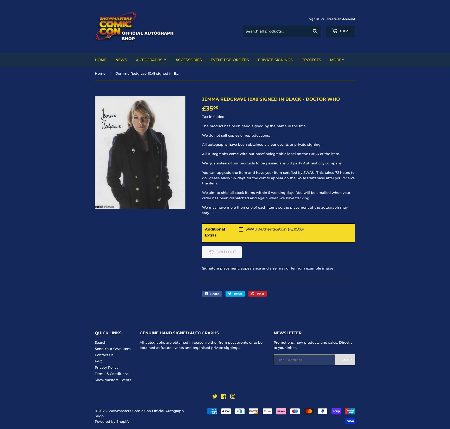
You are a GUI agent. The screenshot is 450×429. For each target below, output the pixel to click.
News (121, 59)
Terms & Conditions (112, 374)
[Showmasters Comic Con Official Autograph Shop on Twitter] (214, 397)
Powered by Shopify (112, 421)
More (335, 59)
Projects (311, 59)
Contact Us (104, 355)
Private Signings (275, 59)
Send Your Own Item (113, 349)
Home (101, 59)
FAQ (98, 361)
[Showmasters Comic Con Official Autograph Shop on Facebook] (224, 397)
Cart (344, 31)
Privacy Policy (106, 367)
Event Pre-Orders (230, 59)
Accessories (189, 59)
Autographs (150, 59)
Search (101, 342)
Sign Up (345, 360)
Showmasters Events (113, 380)
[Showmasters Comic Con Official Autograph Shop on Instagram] (232, 397)
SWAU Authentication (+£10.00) (275, 229)
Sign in (314, 19)
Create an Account (341, 19)
